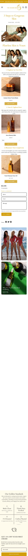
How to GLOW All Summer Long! (13, 255)
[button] (23, 7)
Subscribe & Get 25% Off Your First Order (11, 1)
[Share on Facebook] (6, 222)
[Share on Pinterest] (11, 222)
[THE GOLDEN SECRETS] (14, 7)
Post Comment (6, 214)
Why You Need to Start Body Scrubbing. (11, 288)
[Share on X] (8, 222)
